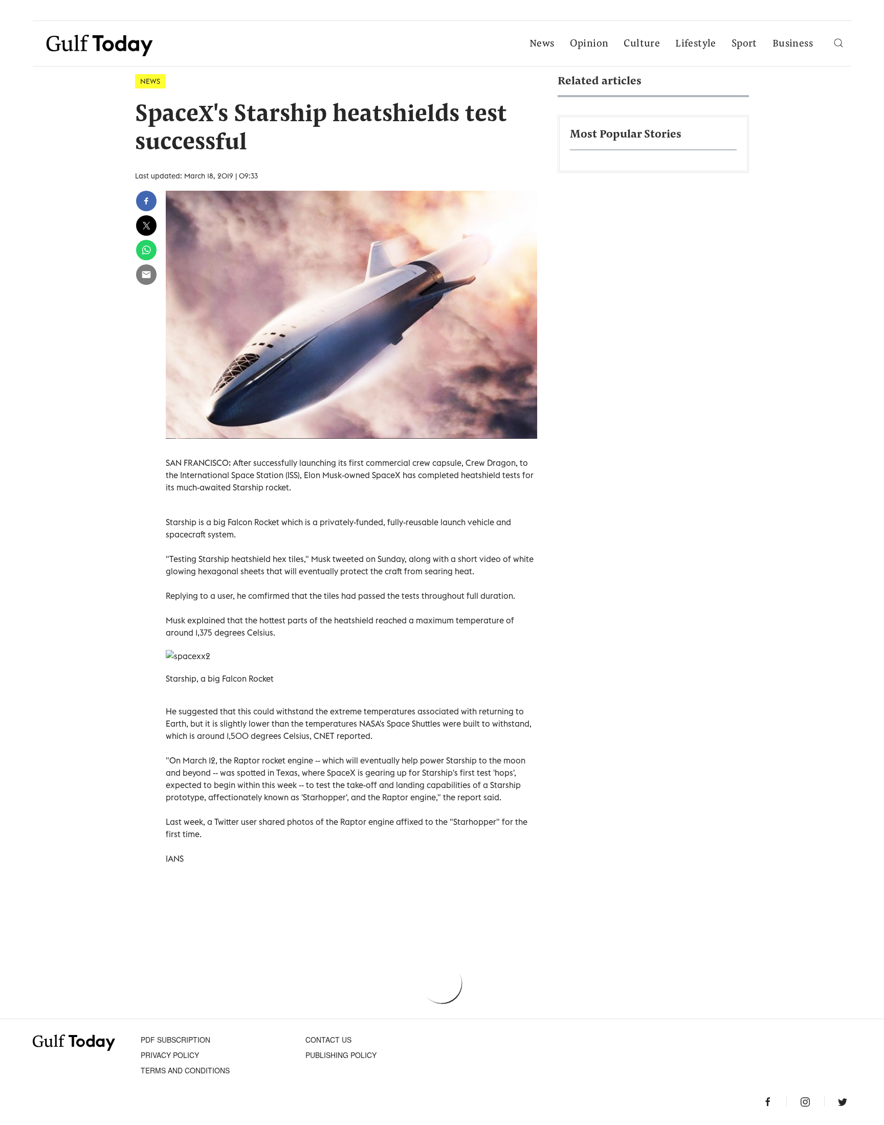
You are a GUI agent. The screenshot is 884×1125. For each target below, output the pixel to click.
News (542, 44)
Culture (642, 44)
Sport (744, 44)
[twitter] (146, 225)
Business (792, 44)
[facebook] (146, 201)
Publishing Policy (341, 1055)
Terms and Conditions (185, 1070)
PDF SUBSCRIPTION (175, 1039)
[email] (146, 274)
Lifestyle (695, 44)
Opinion (589, 44)
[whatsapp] (146, 250)
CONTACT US (328, 1039)
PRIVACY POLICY (170, 1055)
